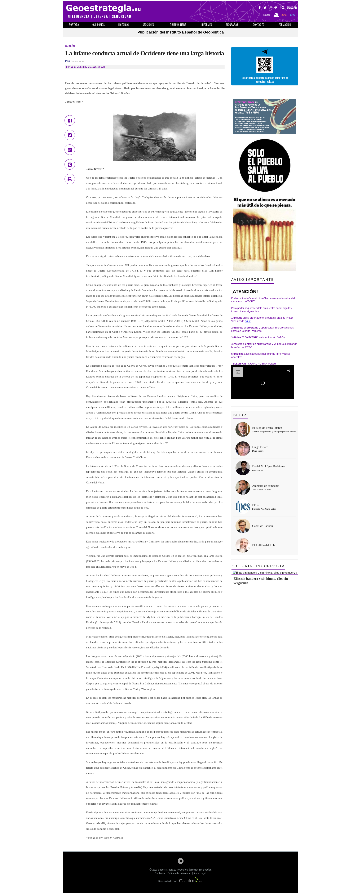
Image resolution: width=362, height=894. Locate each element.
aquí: (248, 321)
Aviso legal (200, 873)
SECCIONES (148, 24)
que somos (98, 24)
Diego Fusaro (260, 447)
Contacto (160, 873)
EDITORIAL (123, 24)
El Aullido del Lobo (264, 545)
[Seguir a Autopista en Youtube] (276, 8)
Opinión (70, 46)
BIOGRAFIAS (232, 24)
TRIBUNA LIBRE (178, 24)
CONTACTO (258, 24)
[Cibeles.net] (190, 881)
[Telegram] (180, 862)
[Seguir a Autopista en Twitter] (265, 8)
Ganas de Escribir (262, 526)
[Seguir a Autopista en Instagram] (271, 8)
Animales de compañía (265, 485)
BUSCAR (291, 7)
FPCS (255, 505)
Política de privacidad (179, 873)
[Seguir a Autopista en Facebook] (259, 8)
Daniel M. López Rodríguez (268, 466)
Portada (74, 24)
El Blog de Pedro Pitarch (267, 427)
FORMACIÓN (285, 24)
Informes (207, 24)
